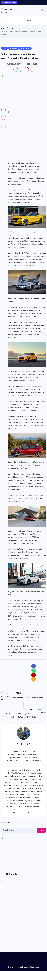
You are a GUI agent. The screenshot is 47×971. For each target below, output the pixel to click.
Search (41, 830)
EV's (11, 28)
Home (3, 28)
